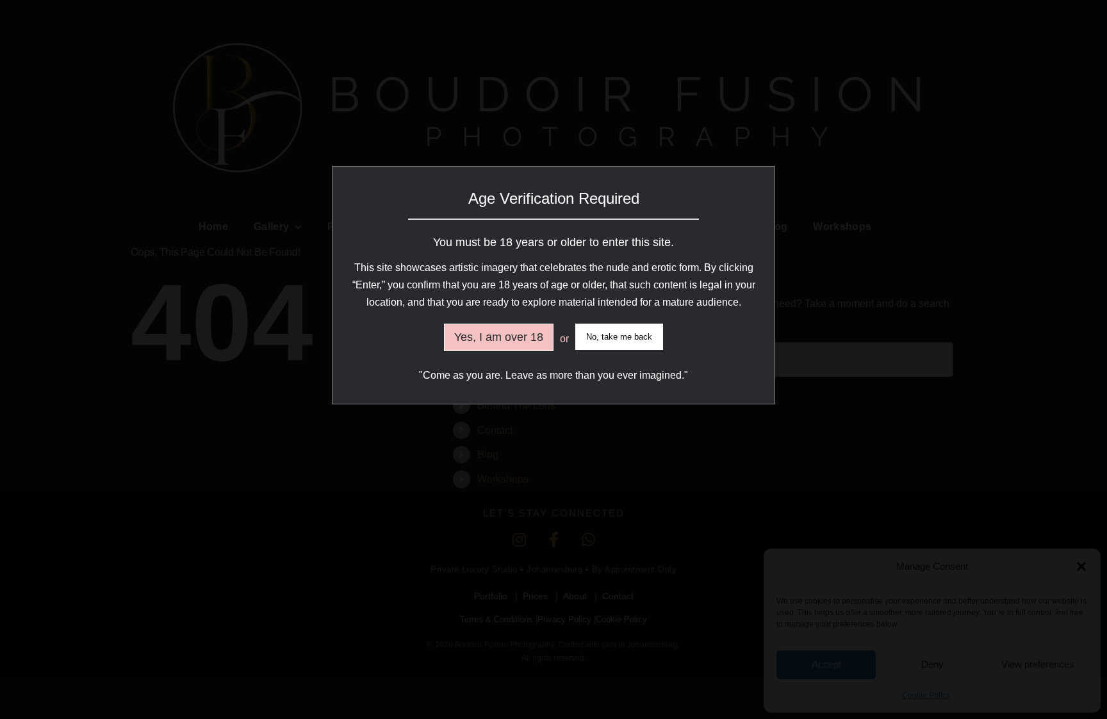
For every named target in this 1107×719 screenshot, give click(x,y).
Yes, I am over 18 (498, 337)
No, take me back (619, 337)
